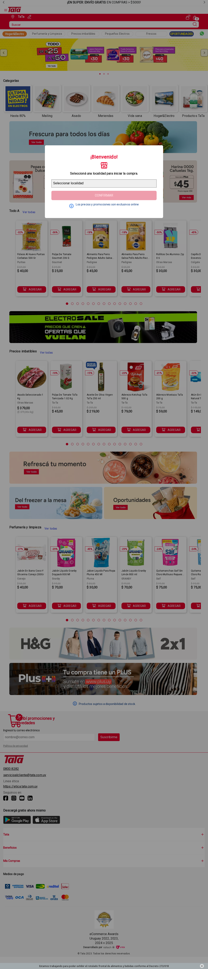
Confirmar (104, 195)
